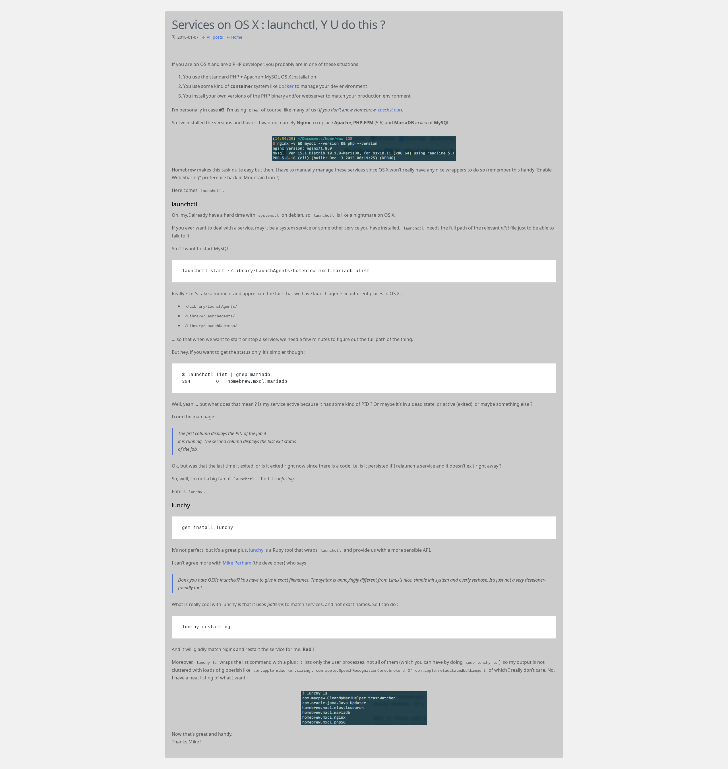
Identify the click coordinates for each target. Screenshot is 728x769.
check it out (389, 110)
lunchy (256, 550)
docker (286, 86)
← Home (234, 37)
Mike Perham (237, 563)
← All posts (212, 37)
